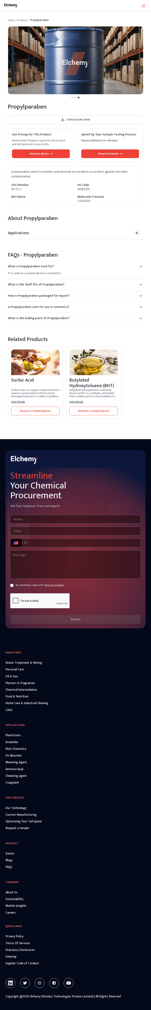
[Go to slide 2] (75, 97)
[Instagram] (39, 983)
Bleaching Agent (16, 762)
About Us (11, 892)
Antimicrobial (14, 769)
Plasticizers (13, 735)
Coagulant (12, 783)
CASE (9, 710)
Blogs (9, 860)
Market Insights (16, 906)
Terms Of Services (18, 943)
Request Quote (39, 153)
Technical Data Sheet (78, 119)
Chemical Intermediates (21, 690)
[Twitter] (25, 983)
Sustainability (14, 899)
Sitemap (11, 957)
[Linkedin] (10, 983)
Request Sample (109, 153)
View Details (18, 401)
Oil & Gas (12, 676)
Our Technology (16, 808)
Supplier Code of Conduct (22, 963)
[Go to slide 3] (79, 98)
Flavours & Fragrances (20, 683)
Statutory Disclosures (20, 950)
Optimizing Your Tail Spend (23, 821)
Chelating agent (16, 776)
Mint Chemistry (16, 749)
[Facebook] (54, 983)
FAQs (9, 867)
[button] (15, 543)
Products (22, 20)
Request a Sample (17, 828)
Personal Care (15, 669)
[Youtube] (69, 983)
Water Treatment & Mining (24, 663)
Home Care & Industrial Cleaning (27, 703)
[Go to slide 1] (72, 97)
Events (10, 853)
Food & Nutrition (17, 696)
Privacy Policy (14, 936)
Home (11, 20)
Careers (11, 913)
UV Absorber (14, 756)
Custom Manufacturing (21, 815)
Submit (76, 619)
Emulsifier (12, 742)
